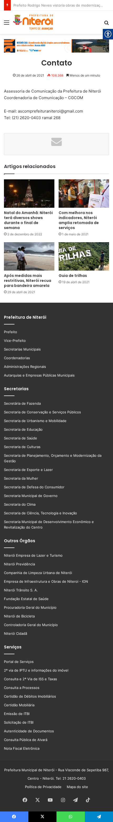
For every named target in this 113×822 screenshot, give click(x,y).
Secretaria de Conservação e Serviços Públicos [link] (42, 412)
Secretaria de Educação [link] (23, 429)
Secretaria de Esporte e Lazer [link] (28, 470)
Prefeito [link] (10, 332)
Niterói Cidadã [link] (15, 633)
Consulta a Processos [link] (21, 688)
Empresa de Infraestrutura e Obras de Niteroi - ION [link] (46, 581)
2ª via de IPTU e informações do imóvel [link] (36, 670)
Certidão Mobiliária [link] (19, 705)
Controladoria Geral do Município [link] (31, 625)
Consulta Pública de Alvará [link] (25, 740)
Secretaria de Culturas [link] (22, 447)
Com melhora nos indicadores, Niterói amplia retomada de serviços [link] (79, 220)
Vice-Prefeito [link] (15, 340)
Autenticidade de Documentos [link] (29, 731)
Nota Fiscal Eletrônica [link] (21, 748)
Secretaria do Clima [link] (19, 504)
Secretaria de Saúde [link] (20, 438)
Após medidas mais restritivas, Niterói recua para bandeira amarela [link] (27, 280)
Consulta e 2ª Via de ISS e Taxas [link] (30, 679)
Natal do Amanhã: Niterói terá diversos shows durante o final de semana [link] (28, 220)
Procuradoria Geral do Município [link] (30, 607)
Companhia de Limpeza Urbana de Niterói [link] (38, 573)
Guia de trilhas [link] (73, 275)
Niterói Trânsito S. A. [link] (21, 590)
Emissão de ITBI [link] (16, 714)
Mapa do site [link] (76, 787)
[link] (6, 24)
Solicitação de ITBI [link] (18, 722)
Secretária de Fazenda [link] (22, 403)
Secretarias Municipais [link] (22, 349)
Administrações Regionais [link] (25, 366)
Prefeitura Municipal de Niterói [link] (29, 770)
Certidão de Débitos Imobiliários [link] (30, 696)
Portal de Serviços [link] (19, 661)
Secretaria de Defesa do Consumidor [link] (34, 487)
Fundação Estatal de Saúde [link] (26, 599)
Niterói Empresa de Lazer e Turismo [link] (33, 555)
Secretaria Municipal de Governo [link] (31, 496)
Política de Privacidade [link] (45, 787)
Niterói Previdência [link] (19, 564)
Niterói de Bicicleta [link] (19, 616)
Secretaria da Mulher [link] (21, 478)
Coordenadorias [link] (17, 358)
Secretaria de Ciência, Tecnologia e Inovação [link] (40, 513)
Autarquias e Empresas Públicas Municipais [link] (39, 375)
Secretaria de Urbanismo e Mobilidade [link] (35, 421)
